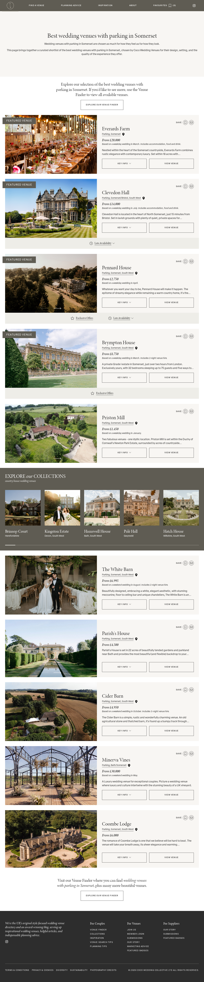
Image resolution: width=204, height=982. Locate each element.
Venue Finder (102, 105)
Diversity (62, 970)
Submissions (135, 938)
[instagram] (194, 5)
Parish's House (116, 633)
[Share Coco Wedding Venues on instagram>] (6, 942)
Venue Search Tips (101, 942)
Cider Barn (112, 695)
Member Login (135, 934)
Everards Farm (116, 128)
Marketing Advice (138, 947)
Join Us (131, 930)
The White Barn (117, 569)
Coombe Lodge (116, 823)
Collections (97, 934)
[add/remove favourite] (185, 122)
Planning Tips (98, 947)
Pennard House (116, 267)
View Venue (171, 164)
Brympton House (118, 342)
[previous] (44, 169)
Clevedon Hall (115, 192)
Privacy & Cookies (43, 970)
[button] (37, 5)
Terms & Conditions (17, 970)
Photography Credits (103, 970)
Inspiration (97, 938)
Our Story (133, 942)
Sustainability (79, 970)
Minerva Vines (116, 759)
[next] (57, 169)
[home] (10, 5)
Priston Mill (113, 417)
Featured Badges (138, 951)
